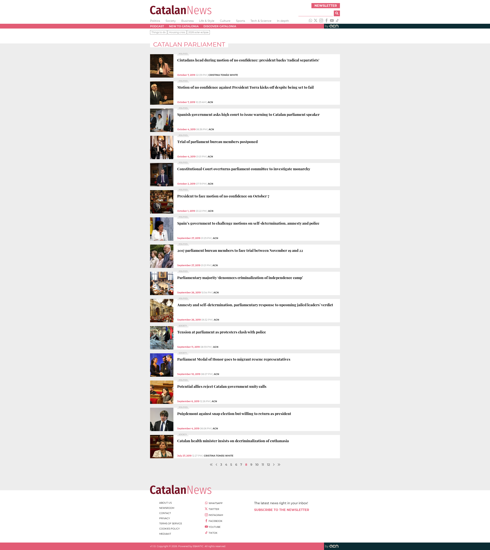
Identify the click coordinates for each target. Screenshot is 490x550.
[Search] (337, 13)
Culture (225, 21)
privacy (164, 518)
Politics (155, 21)
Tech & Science (261, 21)
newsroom (166, 508)
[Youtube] (332, 21)
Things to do (158, 32)
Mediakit (165, 533)
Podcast (157, 26)
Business (187, 21)
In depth (283, 21)
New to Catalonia (184, 26)
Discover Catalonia (219, 26)
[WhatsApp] (310, 21)
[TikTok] (337, 21)
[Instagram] (321, 21)
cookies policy (169, 528)
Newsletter (325, 5)
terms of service (170, 523)
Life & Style (206, 21)
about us (165, 502)
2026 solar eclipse (198, 32)
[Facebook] (326, 21)
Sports (240, 21)
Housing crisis (177, 32)
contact (165, 513)
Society (171, 21)
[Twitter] (315, 21)
